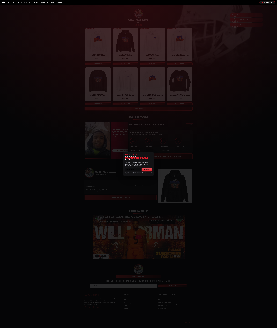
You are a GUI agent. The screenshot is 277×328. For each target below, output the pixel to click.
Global (36, 2)
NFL (9, 2)
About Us (59, 2)
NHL (25, 2)
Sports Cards (45, 2)
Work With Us (268, 2)
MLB (19, 2)
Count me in (146, 169)
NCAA (30, 2)
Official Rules (143, 172)
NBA (14, 2)
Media (52, 2)
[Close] (151, 154)
